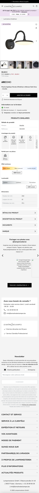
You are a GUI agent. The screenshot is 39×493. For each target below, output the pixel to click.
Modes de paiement (11, 440)
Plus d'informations (12, 466)
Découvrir (24, 12)
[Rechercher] (33, 6)
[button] (4, 65)
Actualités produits (12, 472)
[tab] (19, 414)
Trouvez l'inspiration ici (18, 285)
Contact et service (11, 414)
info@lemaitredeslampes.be (16, 313)
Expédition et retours (13, 427)
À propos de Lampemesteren (16, 460)
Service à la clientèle (12, 421)
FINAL (18, 14)
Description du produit (12, 219)
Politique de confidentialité (29, 404)
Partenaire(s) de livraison (15, 453)
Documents (7, 225)
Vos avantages (9, 434)
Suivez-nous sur (10, 447)
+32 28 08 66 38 (12, 310)
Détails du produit (10, 213)
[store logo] (14, 6)
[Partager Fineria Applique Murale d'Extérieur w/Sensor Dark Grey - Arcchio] (36, 27)
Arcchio (22, 125)
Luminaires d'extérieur (10, 19)
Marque (6, 231)
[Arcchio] (10, 82)
